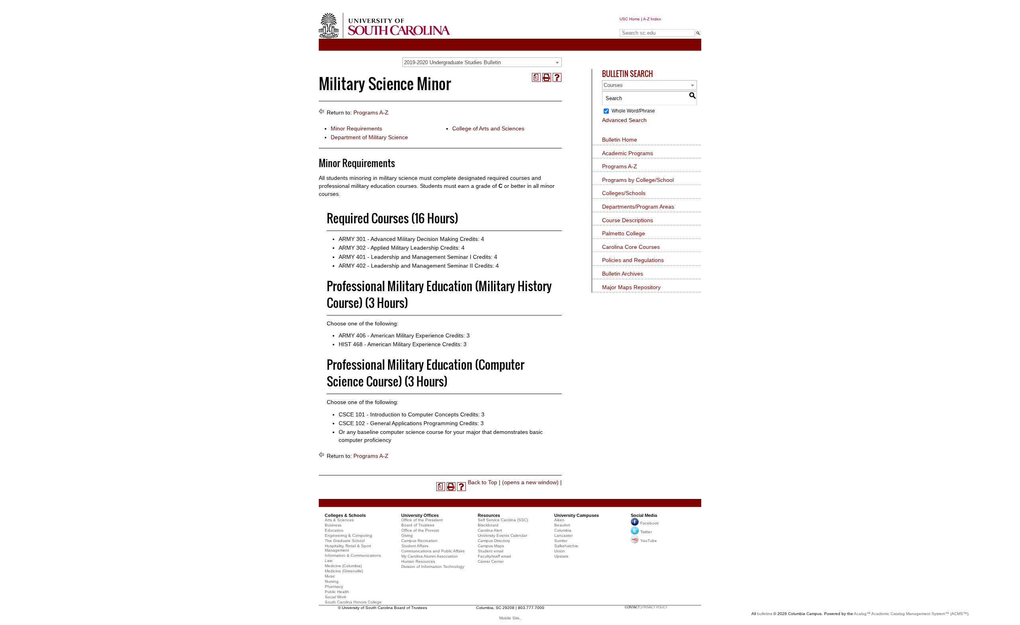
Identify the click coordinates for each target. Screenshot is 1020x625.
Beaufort (562, 525)
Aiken (559, 520)
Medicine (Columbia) (343, 566)
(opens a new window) (530, 482)
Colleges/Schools (623, 193)
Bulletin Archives (622, 273)
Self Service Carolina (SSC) (503, 520)
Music (330, 576)
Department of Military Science (369, 137)
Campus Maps (491, 546)
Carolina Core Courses (631, 247)
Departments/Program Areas (638, 206)
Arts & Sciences (339, 520)
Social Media (644, 515)
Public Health (337, 592)
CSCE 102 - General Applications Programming (398, 423)
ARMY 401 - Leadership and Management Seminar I (405, 257)
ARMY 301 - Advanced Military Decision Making (398, 239)
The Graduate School (345, 540)
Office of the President (422, 520)
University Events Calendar (502, 535)
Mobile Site (509, 618)
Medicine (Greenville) (344, 571)
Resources (489, 515)
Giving (407, 535)
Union (559, 551)
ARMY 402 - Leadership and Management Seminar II (406, 265)
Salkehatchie (566, 546)
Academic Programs (627, 153)
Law (328, 560)
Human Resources (418, 561)
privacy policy (654, 607)
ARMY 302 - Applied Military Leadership (389, 247)
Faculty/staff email (494, 556)
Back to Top (482, 482)
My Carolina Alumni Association (429, 556)
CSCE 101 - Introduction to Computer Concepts (399, 414)
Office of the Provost (420, 530)
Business (333, 525)
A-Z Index (652, 19)
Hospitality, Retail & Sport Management (348, 548)
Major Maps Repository (631, 287)
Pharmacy (334, 586)
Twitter (646, 532)
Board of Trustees (417, 525)
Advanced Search (624, 120)
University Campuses (576, 515)
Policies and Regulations (633, 260)
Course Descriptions (627, 220)
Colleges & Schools (345, 515)
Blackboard (488, 525)
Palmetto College (623, 233)
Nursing (332, 581)
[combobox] (482, 62)
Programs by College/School (638, 180)
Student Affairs (414, 546)
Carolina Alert (490, 530)
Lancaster (563, 535)
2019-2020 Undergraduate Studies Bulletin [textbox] (452, 62)
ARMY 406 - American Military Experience (391, 335)
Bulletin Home (619, 139)
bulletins (764, 613)
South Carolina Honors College (353, 602)
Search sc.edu (640, 25)
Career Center (491, 561)
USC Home (630, 19)
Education (334, 530)
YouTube (648, 540)
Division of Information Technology (432, 566)
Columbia (562, 530)
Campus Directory (494, 540)
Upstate (561, 556)
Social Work (335, 597)
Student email (490, 551)
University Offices (420, 515)
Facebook (649, 523)
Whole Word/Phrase (633, 111)
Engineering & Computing (348, 535)
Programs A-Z (370, 112)
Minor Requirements (356, 128)
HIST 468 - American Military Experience (390, 344)
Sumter (560, 540)
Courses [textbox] (613, 85)
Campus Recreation (419, 540)
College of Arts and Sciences (488, 128)
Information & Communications (353, 555)
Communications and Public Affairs (433, 551)
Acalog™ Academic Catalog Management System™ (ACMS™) (911, 613)
